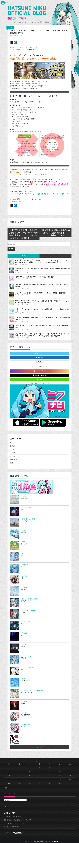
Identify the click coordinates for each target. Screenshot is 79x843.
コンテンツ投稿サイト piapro (12, 816)
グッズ (12, 449)
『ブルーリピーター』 (27, 656)
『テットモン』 (25, 713)
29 (39, 783)
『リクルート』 (25, 701)
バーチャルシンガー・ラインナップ (14, 823)
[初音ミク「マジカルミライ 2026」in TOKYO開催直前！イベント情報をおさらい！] (11, 310)
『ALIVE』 (24, 679)
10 (59, 771)
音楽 (11, 463)
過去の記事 (13, 459)
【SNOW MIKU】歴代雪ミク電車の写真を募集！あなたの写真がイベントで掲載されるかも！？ (55, 232)
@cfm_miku (40, 353)
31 (59, 783)
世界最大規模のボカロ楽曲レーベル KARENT (17, 820)
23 (49, 779)
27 (19, 783)
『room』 (24, 496)
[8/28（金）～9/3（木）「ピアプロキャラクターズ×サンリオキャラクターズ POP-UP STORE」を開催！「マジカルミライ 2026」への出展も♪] (11, 261)
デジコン (12, 452)
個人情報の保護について (11, 827)
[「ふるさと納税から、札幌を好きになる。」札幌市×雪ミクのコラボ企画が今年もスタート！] (11, 319)
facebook (40, 357)
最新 (23, 255)
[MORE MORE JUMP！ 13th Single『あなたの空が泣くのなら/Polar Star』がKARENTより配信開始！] (11, 302)
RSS (6, 806)
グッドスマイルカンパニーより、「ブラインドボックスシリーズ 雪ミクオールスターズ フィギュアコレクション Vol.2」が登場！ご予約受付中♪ (42, 335)
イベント (12, 442)
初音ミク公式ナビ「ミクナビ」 (39, 383)
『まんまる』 (25, 644)
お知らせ (12, 446)
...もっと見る (40, 747)
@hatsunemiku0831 (40, 375)
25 (70, 779)
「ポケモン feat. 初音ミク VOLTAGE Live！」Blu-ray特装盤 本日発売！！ (41, 293)
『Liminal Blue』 (26, 564)
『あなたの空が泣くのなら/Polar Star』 (33, 690)
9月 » (6, 788)
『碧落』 (23, 530)
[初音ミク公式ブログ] (27, 13)
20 (19, 779)
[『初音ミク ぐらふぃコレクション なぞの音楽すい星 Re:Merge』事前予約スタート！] (11, 270)
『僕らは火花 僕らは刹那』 (29, 599)
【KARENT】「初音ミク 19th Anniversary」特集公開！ (34, 277)
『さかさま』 (25, 576)
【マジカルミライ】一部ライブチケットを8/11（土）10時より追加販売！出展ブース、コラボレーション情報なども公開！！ (23, 234)
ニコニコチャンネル (40, 366)
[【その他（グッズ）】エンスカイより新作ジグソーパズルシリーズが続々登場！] (11, 327)
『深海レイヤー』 (26, 621)
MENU (7, 3)
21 (29, 779)
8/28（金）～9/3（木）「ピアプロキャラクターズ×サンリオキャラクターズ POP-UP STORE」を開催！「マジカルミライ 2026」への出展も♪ (41, 261)
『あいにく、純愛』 (27, 507)
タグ (55, 255)
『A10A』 (24, 542)
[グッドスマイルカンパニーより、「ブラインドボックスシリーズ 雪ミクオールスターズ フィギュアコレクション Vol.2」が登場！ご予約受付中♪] (11, 335)
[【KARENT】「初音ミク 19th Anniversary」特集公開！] (11, 278)
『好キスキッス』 (26, 724)
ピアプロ (10, 27)
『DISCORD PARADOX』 (29, 610)
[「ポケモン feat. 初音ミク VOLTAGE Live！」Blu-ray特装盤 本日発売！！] (11, 294)
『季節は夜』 (25, 633)
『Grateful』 (24, 587)
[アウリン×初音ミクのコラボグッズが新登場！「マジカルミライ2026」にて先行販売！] (11, 286)
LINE (40, 379)
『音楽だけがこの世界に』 (29, 519)
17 (59, 775)
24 (59, 779)
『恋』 (23, 736)
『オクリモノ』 (25, 553)
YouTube (40, 362)
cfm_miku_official (40, 371)
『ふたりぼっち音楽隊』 (28, 667)
